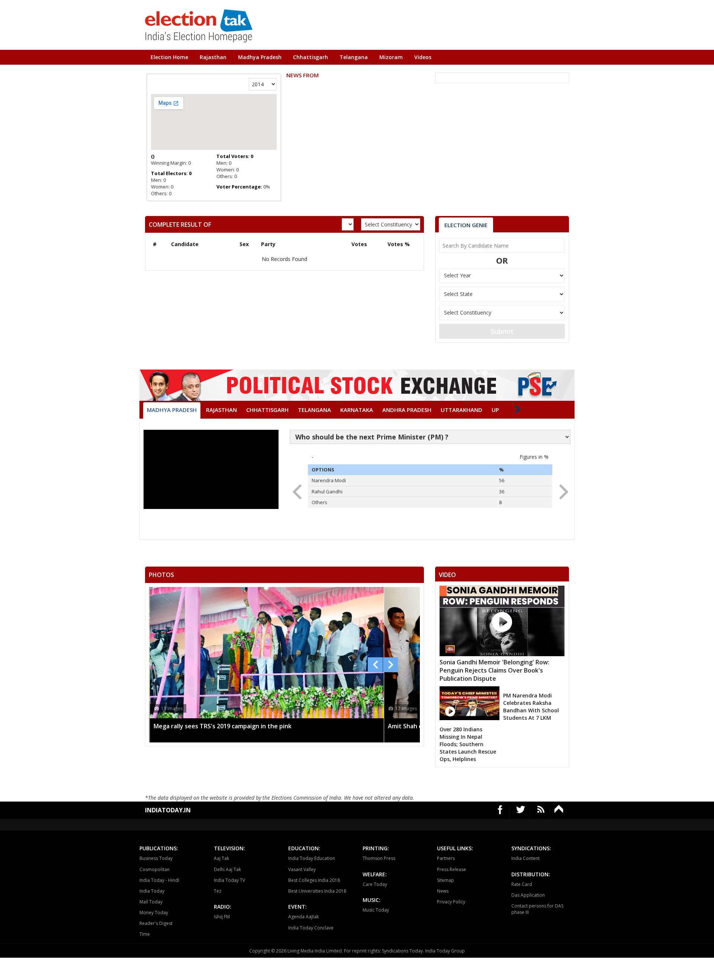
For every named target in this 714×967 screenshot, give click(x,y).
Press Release (451, 869)
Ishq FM (222, 916)
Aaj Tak (221, 858)
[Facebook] (500, 812)
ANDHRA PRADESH (406, 409)
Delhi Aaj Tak (227, 869)
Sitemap (445, 880)
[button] (561, 489)
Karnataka (356, 409)
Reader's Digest (156, 923)
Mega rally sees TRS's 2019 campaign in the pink (223, 726)
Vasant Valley (302, 869)
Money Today (153, 912)
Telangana (354, 57)
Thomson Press (379, 858)
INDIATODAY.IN (168, 810)
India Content (525, 858)
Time (144, 934)
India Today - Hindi (159, 880)
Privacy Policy (451, 902)
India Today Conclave (311, 928)
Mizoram (391, 57)
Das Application (528, 895)
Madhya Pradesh (260, 57)
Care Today (375, 884)
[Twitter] (520, 812)
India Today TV (229, 880)
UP (495, 409)
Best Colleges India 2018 (314, 880)
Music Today (376, 910)
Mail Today (151, 902)
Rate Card (521, 884)
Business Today (156, 858)
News (442, 891)
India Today (151, 891)
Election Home (169, 57)
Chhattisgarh (310, 57)
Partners (446, 858)
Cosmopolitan (154, 869)
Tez (217, 891)
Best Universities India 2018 (317, 891)
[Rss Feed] (540, 812)
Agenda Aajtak (303, 916)
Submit (502, 331)
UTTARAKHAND (461, 409)
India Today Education (311, 858)
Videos (422, 57)
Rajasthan (213, 57)
